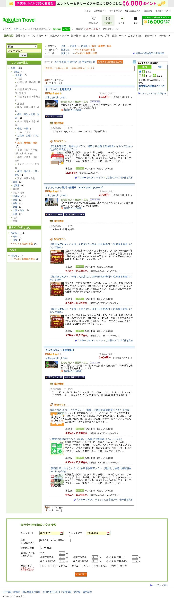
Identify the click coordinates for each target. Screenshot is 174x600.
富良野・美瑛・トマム (28, 135)
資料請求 (87, 592)
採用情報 (66, 592)
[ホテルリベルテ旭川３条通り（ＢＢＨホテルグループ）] (94, 200)
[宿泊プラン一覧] (54, 116)
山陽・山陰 (18, 210)
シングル (47, 566)
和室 (113, 566)
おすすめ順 (60, 62)
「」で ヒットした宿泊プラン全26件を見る (104, 499)
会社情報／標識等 (11, 592)
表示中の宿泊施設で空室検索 (150, 53)
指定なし (65, 49)
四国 (15, 214)
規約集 (77, 592)
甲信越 (16, 196)
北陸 (15, 199)
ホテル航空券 (154, 76)
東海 (15, 203)
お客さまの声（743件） (57, 358)
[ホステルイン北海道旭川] (94, 102)
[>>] (134, 62)
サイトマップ (116, 11)
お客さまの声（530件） (57, 195)
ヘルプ (87, 11)
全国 (63, 46)
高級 (15, 236)
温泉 (15, 240)
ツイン (86, 566)
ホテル (148, 72)
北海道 (73, 46)
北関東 (16, 185)
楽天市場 (148, 11)
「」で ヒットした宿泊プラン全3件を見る (105, 340)
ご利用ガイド (100, 11)
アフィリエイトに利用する (153, 93)
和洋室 (123, 566)
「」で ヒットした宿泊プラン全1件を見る (105, 177)
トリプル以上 (100, 566)
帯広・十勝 (22, 128)
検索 (81, 574)
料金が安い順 (74, 62)
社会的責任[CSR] (51, 592)
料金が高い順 (88, 62)
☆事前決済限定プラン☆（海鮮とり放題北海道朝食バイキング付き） (86, 439)
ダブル (75, 566)
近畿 (15, 207)
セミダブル (61, 566)
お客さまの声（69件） (56, 97)
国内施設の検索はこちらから (151, 87)
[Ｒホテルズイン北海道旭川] (94, 363)
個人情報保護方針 (31, 592)
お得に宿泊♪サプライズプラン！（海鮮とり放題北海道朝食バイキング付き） (91, 410)
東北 (15, 182)
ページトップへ (160, 585)
